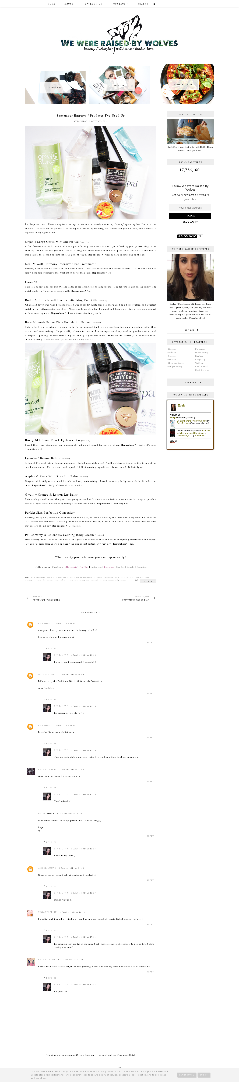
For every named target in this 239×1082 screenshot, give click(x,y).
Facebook (57, 566)
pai (87, 580)
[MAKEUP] (119, 103)
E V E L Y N (61, 655)
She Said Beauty (125, 566)
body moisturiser (83, 577)
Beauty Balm (47, 769)
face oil (139, 577)
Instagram (96, 566)
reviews (124, 580)
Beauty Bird (46, 959)
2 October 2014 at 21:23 (70, 959)
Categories (93, 3)
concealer (108, 577)
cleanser (98, 577)
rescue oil (113, 580)
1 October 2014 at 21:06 (71, 769)
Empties (199, 355)
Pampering (200, 359)
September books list (135, 600)
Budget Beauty (175, 366)
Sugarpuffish (47, 912)
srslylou (49, 687)
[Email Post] (136, 580)
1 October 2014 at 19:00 (71, 674)
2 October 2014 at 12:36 (83, 655)
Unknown (44, 623)
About (69, 3)
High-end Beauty (176, 362)
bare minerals (38, 577)
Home (52, 3)
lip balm (37, 580)
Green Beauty (201, 352)
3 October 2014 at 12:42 (83, 984)
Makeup (172, 352)
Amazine (142, 566)
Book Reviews (202, 369)
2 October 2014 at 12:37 (83, 849)
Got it (204, 1075)
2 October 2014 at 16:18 (72, 912)
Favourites (200, 348)
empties (119, 577)
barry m (51, 577)
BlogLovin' (71, 566)
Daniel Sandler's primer (56, 339)
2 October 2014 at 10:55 (69, 813)
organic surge (77, 580)
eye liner (129, 577)
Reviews (172, 348)
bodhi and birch (65, 577)
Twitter (84, 566)
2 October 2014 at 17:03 (83, 937)
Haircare (172, 359)
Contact (119, 3)
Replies (51, 648)
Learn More (186, 1075)
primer (103, 580)
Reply (150, 642)
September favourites (46, 600)
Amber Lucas (47, 868)
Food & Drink (202, 366)
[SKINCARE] (55, 103)
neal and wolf (62, 580)
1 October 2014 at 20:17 (66, 725)
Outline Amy (47, 674)
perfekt (94, 580)
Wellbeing (200, 362)
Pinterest (109, 566)
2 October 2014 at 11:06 (71, 868)
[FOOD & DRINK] (183, 103)
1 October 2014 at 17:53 (66, 623)
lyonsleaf (48, 580)
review (85, 241)
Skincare (172, 355)
